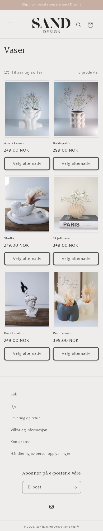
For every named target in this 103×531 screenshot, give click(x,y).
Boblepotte (62, 143)
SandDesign (44, 526)
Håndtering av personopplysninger (40, 454)
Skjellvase (61, 238)
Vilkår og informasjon (29, 430)
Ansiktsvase (14, 143)
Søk (14, 394)
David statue (14, 333)
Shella (9, 238)
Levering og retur (25, 418)
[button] (10, 25)
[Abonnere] (75, 487)
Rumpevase (62, 333)
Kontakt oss (21, 442)
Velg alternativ (27, 163)
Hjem (15, 406)
